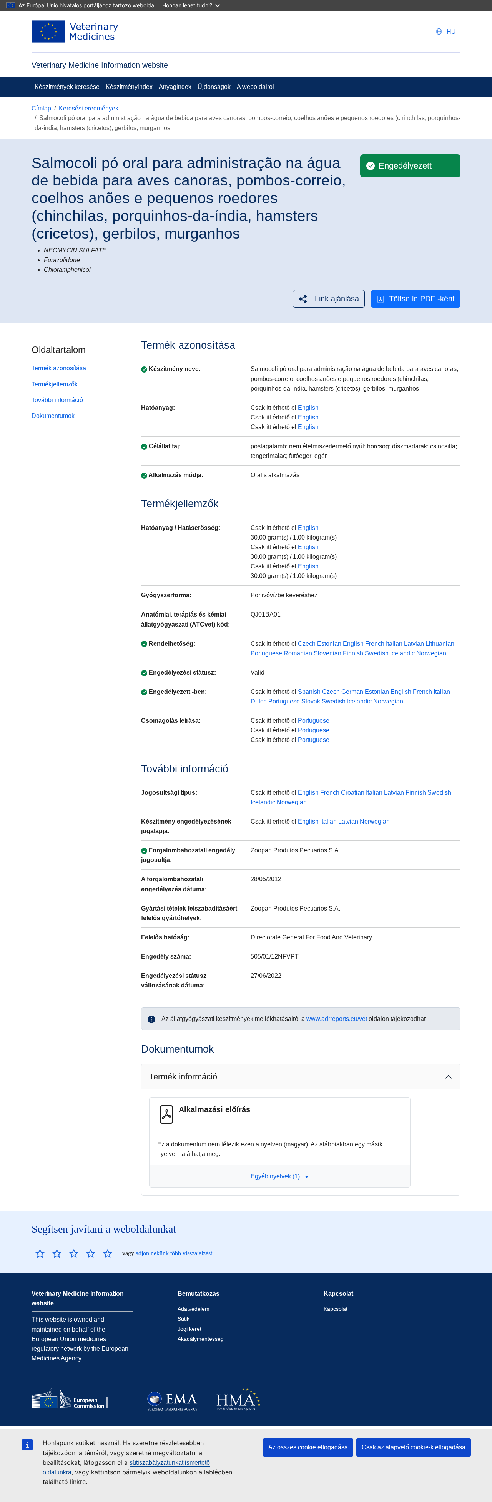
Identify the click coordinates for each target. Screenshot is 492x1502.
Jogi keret (189, 1329)
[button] (329, 299)
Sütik (183, 1319)
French (374, 643)
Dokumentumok (53, 416)
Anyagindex (175, 87)
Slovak (310, 701)
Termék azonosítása (59, 368)
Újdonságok (214, 87)
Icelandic (402, 653)
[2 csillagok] (48, 1253)
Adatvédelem (193, 1309)
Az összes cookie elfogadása (308, 1447)
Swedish (377, 653)
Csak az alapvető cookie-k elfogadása (413, 1447)
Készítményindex (129, 87)
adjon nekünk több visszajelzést (174, 1253)
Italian (394, 643)
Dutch (259, 701)
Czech (307, 643)
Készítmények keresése (67, 87)
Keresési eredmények (88, 108)
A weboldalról (255, 87)
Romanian (298, 653)
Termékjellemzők (55, 384)
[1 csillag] (40, 1253)
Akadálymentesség (201, 1339)
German (352, 691)
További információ (57, 400)
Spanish (309, 691)
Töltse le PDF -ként (422, 298)
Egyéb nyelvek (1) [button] (275, 1176)
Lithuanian (440, 643)
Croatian (352, 792)
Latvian (414, 643)
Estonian (329, 643)
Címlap (41, 108)
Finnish (353, 653)
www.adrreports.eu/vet (336, 1019)
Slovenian (327, 653)
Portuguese (266, 653)
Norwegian (431, 653)
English (308, 407)
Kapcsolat (335, 1309)
